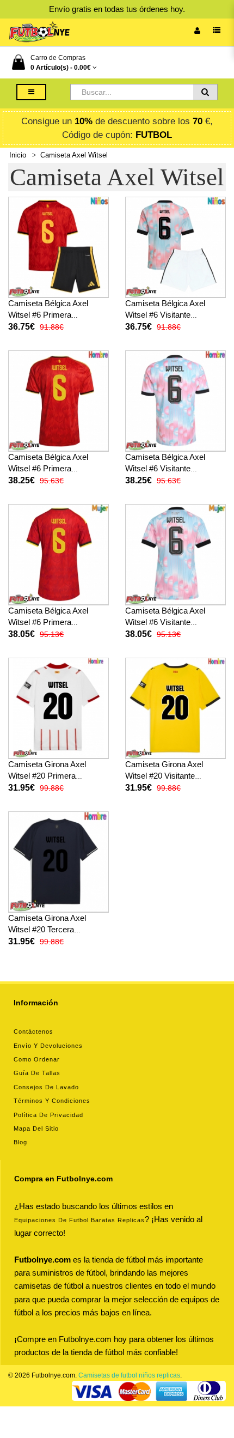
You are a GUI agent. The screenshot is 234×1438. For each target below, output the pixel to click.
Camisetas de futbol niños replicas (129, 1375)
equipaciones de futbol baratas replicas (79, 1220)
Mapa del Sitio (36, 1128)
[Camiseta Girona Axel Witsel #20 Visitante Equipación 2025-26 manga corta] (175, 708)
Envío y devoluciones (48, 1045)
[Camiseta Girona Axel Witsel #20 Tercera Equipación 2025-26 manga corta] (58, 861)
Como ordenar (37, 1059)
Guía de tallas (37, 1073)
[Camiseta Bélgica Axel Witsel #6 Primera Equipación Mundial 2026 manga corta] (58, 400)
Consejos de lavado (46, 1087)
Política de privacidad (48, 1115)
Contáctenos (33, 1031)
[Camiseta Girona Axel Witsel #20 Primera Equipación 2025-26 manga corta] (58, 708)
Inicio (17, 155)
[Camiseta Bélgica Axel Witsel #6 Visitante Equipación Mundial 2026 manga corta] (175, 400)
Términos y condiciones (52, 1100)
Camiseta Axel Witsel (74, 155)
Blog (20, 1142)
